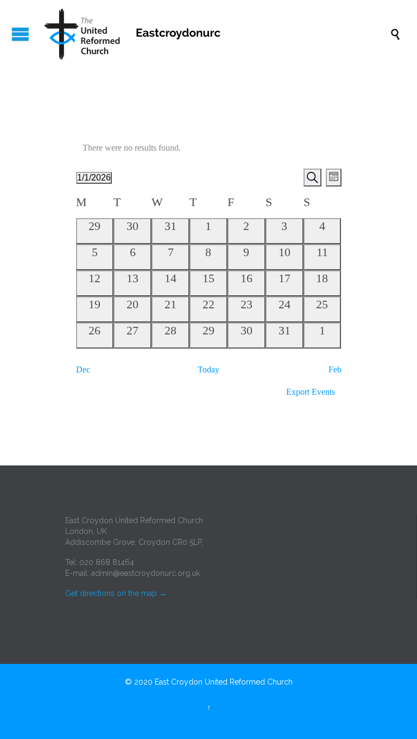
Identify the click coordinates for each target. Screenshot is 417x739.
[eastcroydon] (214, 34)
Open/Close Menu (20, 34)
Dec (83, 369)
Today (208, 369)
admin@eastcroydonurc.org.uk (145, 573)
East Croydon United (191, 682)
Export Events (310, 391)
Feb (335, 369)
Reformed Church (261, 682)
